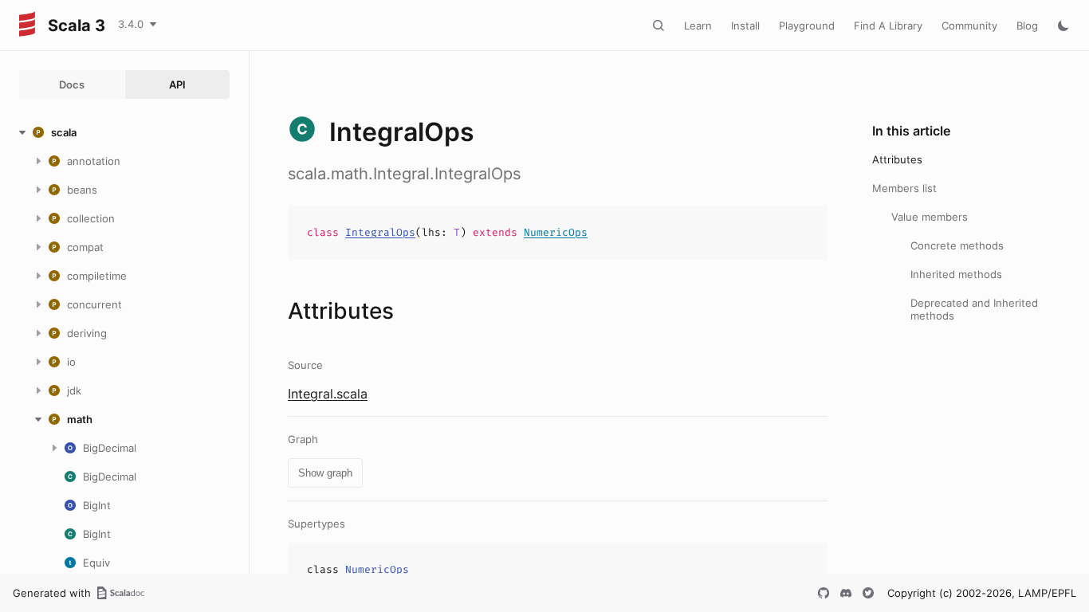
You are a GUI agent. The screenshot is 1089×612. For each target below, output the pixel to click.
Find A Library (888, 25)
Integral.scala (328, 394)
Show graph (325, 473)
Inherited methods (956, 274)
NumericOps (556, 232)
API (177, 84)
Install (745, 25)
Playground (807, 25)
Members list (904, 188)
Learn (698, 25)
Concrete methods (957, 245)
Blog (1027, 25)
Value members (929, 216)
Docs (72, 84)
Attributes (897, 159)
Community (969, 25)
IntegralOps (380, 232)
